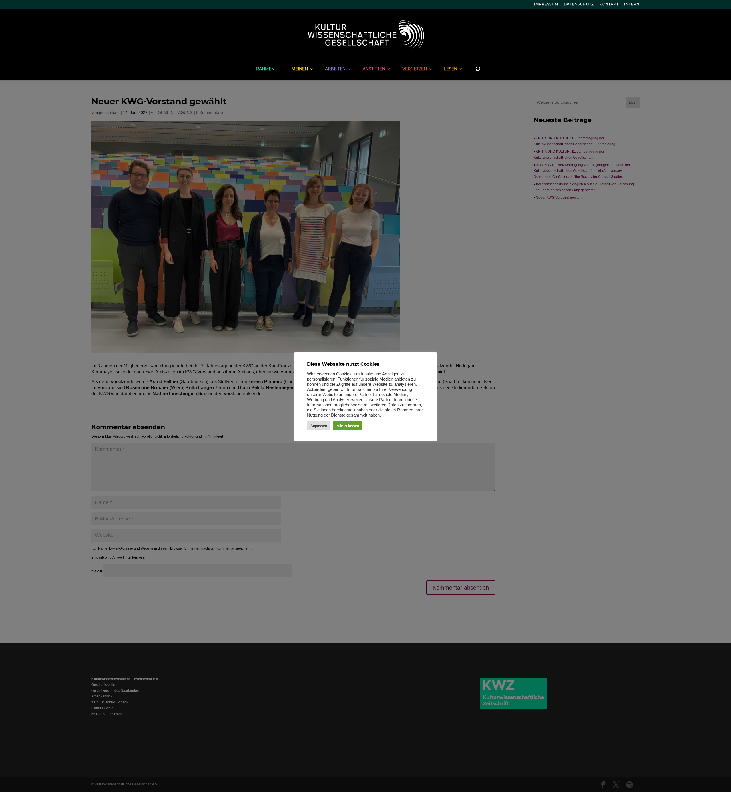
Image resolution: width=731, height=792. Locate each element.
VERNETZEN (414, 69)
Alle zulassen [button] (348, 426)
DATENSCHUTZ (579, 4)
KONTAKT (609, 4)
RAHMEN (265, 69)
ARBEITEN (335, 69)
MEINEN (300, 69)
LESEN (450, 69)
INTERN (632, 4)
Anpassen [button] (318, 426)
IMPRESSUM (546, 4)
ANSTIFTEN (374, 69)
